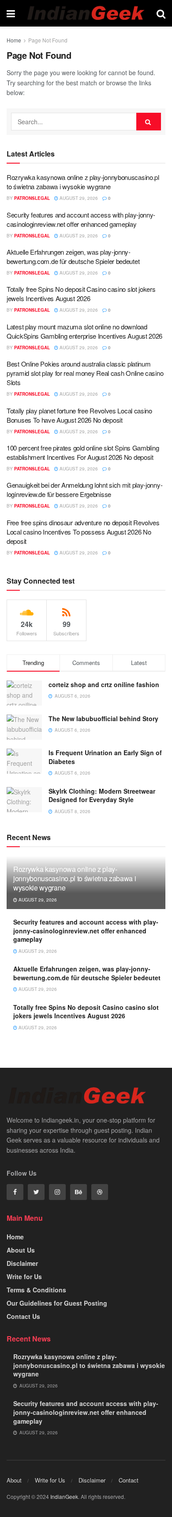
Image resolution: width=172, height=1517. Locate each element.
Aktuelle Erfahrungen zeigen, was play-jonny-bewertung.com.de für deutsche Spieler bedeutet (73, 256)
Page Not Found (47, 40)
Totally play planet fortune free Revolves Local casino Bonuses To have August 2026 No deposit (79, 415)
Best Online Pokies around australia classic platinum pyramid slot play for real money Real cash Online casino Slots (85, 373)
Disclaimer (22, 1263)
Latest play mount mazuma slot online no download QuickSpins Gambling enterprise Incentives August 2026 (84, 331)
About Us (21, 1250)
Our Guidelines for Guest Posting (57, 1303)
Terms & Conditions (36, 1289)
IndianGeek (64, 1496)
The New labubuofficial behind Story (104, 718)
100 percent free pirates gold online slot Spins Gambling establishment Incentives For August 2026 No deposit (83, 452)
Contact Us (23, 1316)
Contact (128, 1480)
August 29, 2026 (78, 198)
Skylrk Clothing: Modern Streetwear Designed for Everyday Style (102, 795)
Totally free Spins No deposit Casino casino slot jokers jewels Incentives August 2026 (81, 293)
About (14, 1480)
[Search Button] (148, 121)
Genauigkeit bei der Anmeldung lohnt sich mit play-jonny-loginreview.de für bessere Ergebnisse (84, 489)
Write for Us (24, 1276)
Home (14, 40)
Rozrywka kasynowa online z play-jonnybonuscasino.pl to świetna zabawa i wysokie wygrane (83, 181)
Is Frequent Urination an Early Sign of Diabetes (105, 757)
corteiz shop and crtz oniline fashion (105, 684)
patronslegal (32, 198)
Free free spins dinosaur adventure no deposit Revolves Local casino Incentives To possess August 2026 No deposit (83, 532)
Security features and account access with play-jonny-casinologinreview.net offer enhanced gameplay (81, 219)
